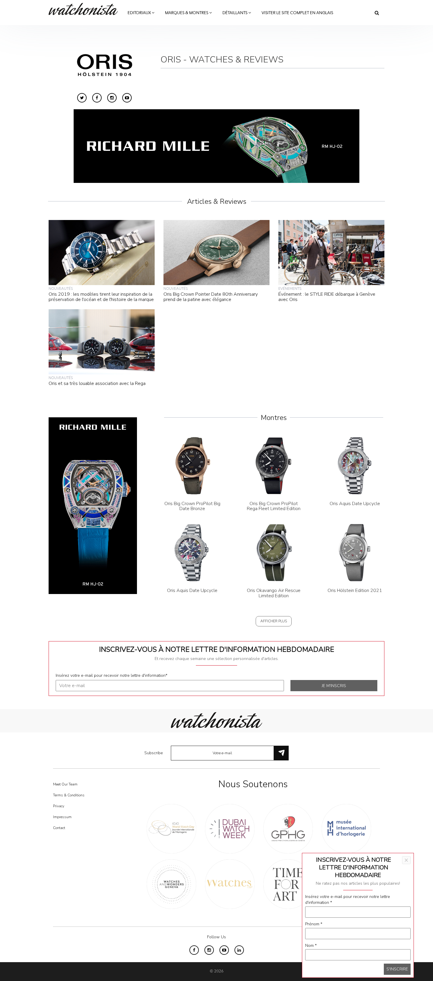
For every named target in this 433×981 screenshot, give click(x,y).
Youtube (127, 97)
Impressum (62, 817)
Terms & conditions (69, 795)
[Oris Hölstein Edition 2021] (354, 552)
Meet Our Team (65, 784)
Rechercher (376, 12)
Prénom (313, 924)
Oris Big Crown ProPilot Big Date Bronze (192, 506)
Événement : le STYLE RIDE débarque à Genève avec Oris (326, 297)
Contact (59, 828)
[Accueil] (85, 9)
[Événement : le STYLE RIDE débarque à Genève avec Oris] (331, 252)
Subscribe (153, 753)
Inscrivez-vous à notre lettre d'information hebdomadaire (216, 649)
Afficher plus (273, 621)
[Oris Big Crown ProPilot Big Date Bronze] (192, 465)
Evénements (289, 288)
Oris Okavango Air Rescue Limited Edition (273, 593)
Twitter (82, 97)
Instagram (112, 97)
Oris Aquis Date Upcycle (355, 503)
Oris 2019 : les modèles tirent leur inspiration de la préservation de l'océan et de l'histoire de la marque (101, 297)
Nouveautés (61, 288)
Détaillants (235, 13)
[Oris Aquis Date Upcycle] (354, 465)
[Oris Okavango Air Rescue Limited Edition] (273, 552)
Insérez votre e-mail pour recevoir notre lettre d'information (111, 675)
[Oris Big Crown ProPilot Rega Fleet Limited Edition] (273, 465)
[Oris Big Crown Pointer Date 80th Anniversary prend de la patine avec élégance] (216, 252)
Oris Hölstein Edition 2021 (355, 590)
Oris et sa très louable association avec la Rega (97, 383)
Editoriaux (140, 13)
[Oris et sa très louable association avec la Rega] (102, 341)
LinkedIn (239, 950)
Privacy (58, 806)
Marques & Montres (187, 13)
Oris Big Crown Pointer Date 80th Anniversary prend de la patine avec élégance (210, 297)
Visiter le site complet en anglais (297, 13)
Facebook (97, 97)
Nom (311, 945)
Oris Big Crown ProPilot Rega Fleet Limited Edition (273, 506)
